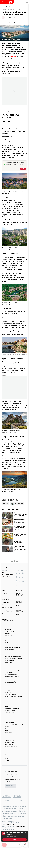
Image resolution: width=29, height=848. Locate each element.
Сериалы (7, 717)
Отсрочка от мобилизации (12, 678)
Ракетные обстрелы (10, 649)
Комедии (7, 715)
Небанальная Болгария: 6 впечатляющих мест (22, 6)
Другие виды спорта (10, 762)
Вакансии (18, 608)
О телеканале (5, 599)
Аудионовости (8, 640)
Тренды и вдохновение (11, 746)
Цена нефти (8, 690)
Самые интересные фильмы (12, 708)
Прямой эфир (8, 635)
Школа (6, 728)
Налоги (6, 699)
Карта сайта (19, 616)
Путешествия (12, 6)
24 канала (13, 57)
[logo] (10, 2)
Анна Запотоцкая (10, 17)
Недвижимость (9, 740)
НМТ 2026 (7, 730)
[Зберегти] (25, 22)
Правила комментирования (20, 599)
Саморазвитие (8, 733)
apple (17, 796)
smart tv (6, 800)
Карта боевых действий (11, 652)
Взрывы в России (9, 660)
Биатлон (7, 760)
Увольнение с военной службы (13, 670)
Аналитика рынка (9, 742)
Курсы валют (8, 692)
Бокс (6, 754)
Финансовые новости (10, 694)
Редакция (4, 593)
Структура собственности (19, 611)
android (6, 796)
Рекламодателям (6, 604)
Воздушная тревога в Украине (13, 656)
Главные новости (9, 631)
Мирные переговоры (10, 654)
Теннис (6, 758)
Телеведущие (5, 602)
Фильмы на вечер (9, 712)
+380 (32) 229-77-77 (11, 824)
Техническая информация (19, 602)
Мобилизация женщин (11, 674)
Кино (6, 706)
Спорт (6, 752)
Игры (17, 619)
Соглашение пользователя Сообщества (19, 594)
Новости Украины (9, 633)
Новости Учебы (9, 722)
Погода (6, 642)
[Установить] (14, 836)
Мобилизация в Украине (12, 668)
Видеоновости (8, 638)
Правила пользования (7, 607)
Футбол (7, 756)
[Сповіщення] (27, 2)
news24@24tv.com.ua (7, 567)
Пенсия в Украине (9, 701)
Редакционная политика (5, 596)
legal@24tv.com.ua (20, 826)
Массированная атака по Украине (14, 658)
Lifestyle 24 (4, 6)
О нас (3, 590)
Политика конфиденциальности (7, 611)
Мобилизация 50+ (9, 672)
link (16, 573)
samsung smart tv (17, 800)
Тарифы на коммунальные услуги (13, 696)
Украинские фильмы (10, 710)
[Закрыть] (26, 833)
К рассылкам (10, 785)
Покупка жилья (9, 744)
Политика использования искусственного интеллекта (6, 615)
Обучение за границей (11, 735)
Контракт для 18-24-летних (12, 676)
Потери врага (8, 662)
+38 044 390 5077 (20, 567)
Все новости (8, 629)
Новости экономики (11, 688)
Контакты (18, 605)
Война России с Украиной (12, 647)
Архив (17, 614)
